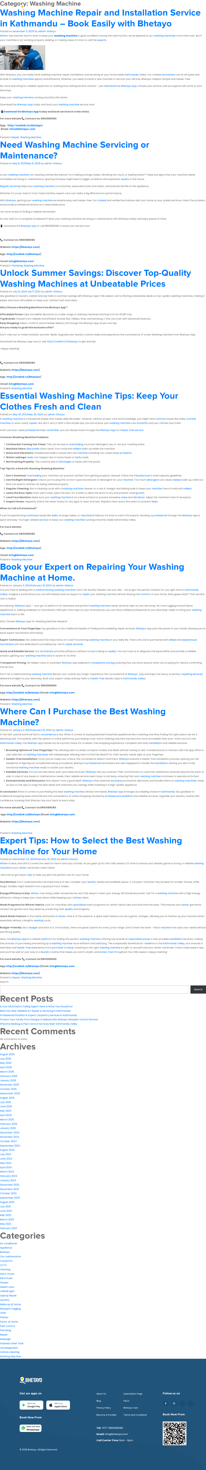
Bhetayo (5, 1252)
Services (164, 8)
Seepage (5, 1339)
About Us (62, 8)
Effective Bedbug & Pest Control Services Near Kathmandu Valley (38, 1024)
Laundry (4, 1300)
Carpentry (6, 1261)
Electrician (6, 1278)
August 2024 (7, 1150)
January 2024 (8, 1180)
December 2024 (9, 1132)
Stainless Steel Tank (12, 1343)
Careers (106, 8)
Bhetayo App (30, 111)
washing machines (37, 754)
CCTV (3, 1265)
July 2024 (5, 1154)
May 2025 (5, 1111)
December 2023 (9, 1185)
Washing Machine (30, 137)
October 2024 (8, 1141)
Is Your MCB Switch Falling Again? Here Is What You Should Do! (36, 1006)
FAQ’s (126, 1400)
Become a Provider (134, 8)
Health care (7, 1287)
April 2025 (6, 1115)
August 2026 (7, 1054)
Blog (183, 8)
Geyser (15, 977)
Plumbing (16, 265)
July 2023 (5, 1206)
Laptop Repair (8, 1295)
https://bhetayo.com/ (26, 699)
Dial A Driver (7, 1274)
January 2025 (8, 1128)
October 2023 (8, 1193)
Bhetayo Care (131, 1407)
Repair (15, 137)
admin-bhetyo (47, 31)
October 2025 (8, 1089)
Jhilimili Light (7, 1291)
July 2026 (5, 1058)
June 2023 (6, 1211)
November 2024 (9, 1137)
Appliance (6, 1247)
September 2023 (10, 1197)
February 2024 (8, 1176)
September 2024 (10, 1145)
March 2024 (7, 1171)
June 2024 (6, 1158)
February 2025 (8, 1124)
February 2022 (8, 1228)
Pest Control (7, 1326)
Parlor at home (9, 1321)
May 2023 (5, 1215)
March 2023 (7, 1219)
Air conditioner (8, 1243)
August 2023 (7, 1202)
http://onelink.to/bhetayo (25, 125)
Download (10, 111)
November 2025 (9, 1084)
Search (4, 982)
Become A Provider (106, 1414)
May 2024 (5, 1163)
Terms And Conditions (135, 1414)
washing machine (65, 35)
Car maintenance (10, 1256)
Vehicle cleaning (9, 1352)
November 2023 (9, 1189)
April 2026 (6, 1067)
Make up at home (10, 1304)
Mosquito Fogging (10, 1308)
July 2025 (5, 1102)
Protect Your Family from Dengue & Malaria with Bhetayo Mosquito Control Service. (49, 1019)
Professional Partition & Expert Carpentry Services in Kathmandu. (38, 1015)
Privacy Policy (104, 1407)
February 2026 (8, 1076)
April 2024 (6, 1167)
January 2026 (8, 1080)
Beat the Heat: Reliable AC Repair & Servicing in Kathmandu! (35, 1011)
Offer (3, 1313)
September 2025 (10, 1093)
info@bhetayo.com (22, 129)
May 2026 (5, 1063)
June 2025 (6, 1106)
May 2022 (5, 1224)
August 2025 (7, 1098)
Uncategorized (8, 1348)
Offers (84, 8)
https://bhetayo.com (25, 247)
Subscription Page (133, 1393)
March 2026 (7, 1071)
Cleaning (5, 1269)
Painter (4, 1317)
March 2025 (7, 1119)
